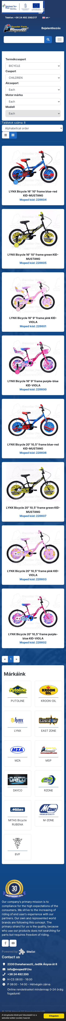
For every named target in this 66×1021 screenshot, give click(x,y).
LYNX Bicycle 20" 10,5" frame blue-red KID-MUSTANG (33, 446)
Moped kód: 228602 (33, 642)
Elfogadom (54, 1016)
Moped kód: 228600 (33, 389)
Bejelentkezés (50, 28)
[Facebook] (5, 943)
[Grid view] (13, 135)
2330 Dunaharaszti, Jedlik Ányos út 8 (32, 964)
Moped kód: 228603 (33, 579)
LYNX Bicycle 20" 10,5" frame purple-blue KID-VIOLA (33, 636)
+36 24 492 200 (18, 974)
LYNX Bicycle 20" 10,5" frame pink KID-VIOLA (33, 573)
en (46, 17)
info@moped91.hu (19, 969)
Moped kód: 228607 (33, 516)
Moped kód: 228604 (33, 199)
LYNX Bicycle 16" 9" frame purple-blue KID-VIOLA (33, 383)
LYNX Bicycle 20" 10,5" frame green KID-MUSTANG (33, 510)
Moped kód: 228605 (33, 263)
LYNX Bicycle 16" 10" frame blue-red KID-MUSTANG (33, 193)
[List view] (5, 135)
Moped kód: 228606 (33, 452)
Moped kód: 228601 (33, 326)
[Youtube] (13, 943)
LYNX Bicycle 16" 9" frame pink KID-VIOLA (33, 320)
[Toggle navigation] (60, 39)
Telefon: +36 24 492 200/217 (21, 17)
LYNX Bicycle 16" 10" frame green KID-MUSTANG (33, 257)
